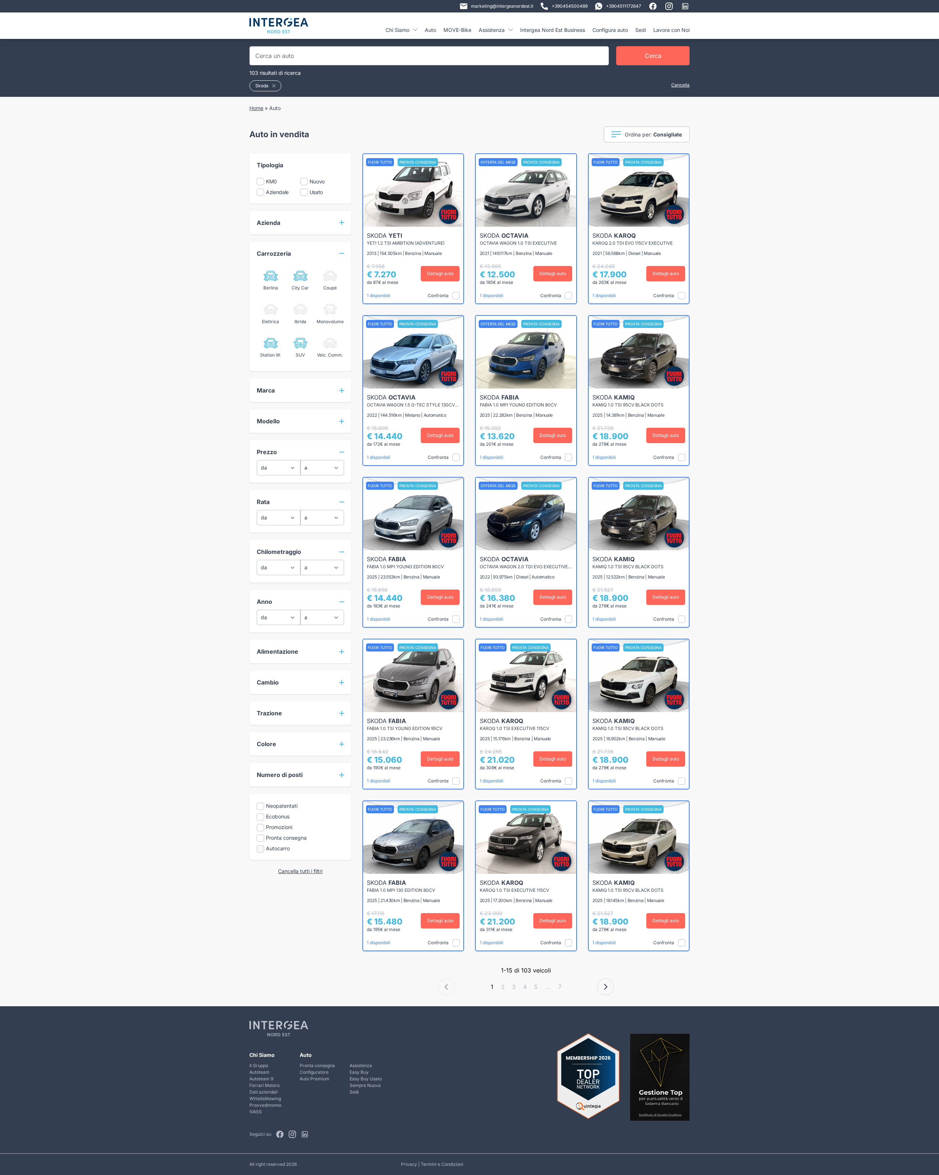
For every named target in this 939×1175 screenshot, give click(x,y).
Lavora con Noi (671, 30)
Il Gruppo (258, 1065)
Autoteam (259, 1072)
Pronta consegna (317, 1065)
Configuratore (314, 1072)
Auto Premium (314, 1078)
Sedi (640, 30)
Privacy (409, 1164)
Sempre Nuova (365, 1085)
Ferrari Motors (264, 1085)
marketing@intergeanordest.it (502, 6)
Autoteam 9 (261, 1078)
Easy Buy (359, 1072)
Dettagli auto (440, 273)
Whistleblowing (265, 1098)
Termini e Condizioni (442, 1164)
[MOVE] (278, 28)
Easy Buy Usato (366, 1078)
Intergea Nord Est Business (552, 30)
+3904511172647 (623, 6)
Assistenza (361, 1065)
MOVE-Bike (457, 30)
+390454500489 (570, 6)
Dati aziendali (263, 1092)
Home (256, 108)
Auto (430, 30)
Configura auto (610, 30)
